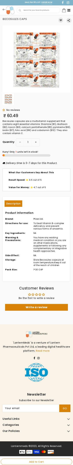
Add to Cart (36, 461)
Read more (43, 350)
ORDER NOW (46, 2)
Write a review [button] (36, 307)
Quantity (8, 142)
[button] (4, 110)
